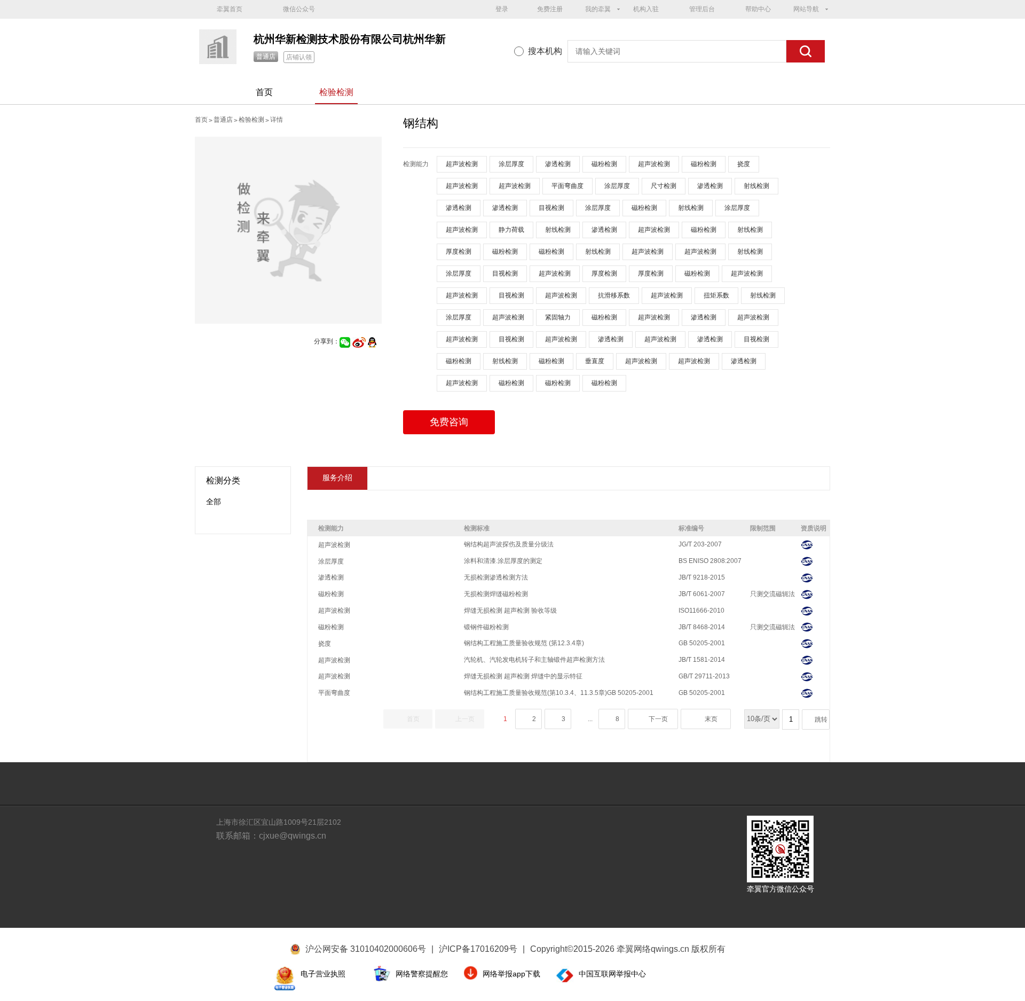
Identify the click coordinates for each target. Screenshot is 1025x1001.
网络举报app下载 (511, 973)
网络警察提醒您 (422, 973)
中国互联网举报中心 (612, 973)
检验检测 (336, 92)
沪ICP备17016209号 (482, 948)
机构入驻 (646, 9)
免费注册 (550, 9)
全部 (213, 501)
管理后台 (702, 9)
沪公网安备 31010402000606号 (365, 948)
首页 (264, 92)
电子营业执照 (323, 973)
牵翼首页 (229, 9)
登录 (501, 9)
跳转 (821, 719)
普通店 (265, 56)
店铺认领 (299, 57)
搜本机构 (545, 51)
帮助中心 (758, 9)
